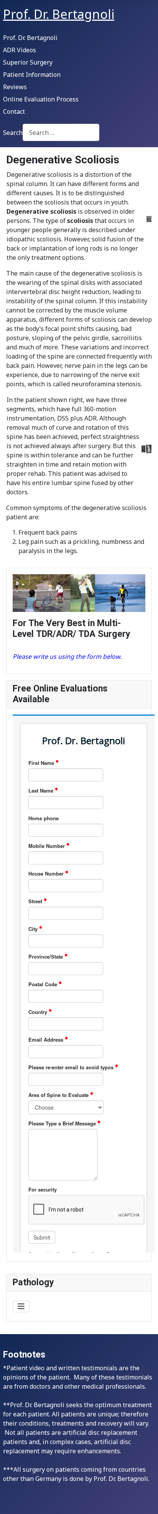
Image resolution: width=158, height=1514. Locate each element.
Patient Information (32, 74)
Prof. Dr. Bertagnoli (30, 37)
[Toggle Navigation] (21, 1306)
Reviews (15, 87)
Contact (14, 111)
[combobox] (61, 132)
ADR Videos (19, 50)
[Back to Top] (144, 1500)
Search (13, 132)
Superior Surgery (28, 62)
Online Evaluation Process (41, 99)
